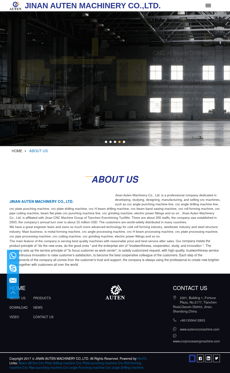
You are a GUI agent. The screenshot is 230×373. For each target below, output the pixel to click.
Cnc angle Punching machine (84, 367)
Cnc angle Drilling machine (125, 367)
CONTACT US (43, 317)
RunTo (142, 358)
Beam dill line (28, 363)
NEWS (37, 307)
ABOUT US (38, 150)
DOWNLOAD (18, 307)
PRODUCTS (42, 298)
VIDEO (14, 317)
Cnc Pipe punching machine (42, 367)
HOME (17, 150)
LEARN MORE (171, 114)
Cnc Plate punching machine (96, 363)
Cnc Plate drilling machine (56, 363)
